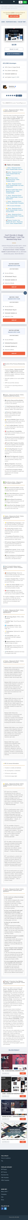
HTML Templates (4, 6)
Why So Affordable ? (14, 53)
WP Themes (4, 1172)
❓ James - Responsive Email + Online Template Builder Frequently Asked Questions (14, 216)
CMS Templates (5, 1177)
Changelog (3, 1194)
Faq (2, 1160)
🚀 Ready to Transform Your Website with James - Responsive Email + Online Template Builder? (14, 222)
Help (2, 1197)
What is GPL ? (4, 1191)
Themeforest (11, 6)
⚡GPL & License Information (13, 205)
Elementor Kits (4, 1174)
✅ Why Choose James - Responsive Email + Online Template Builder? (12, 179)
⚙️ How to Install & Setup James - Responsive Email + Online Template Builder (14, 191)
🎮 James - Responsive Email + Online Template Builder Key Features (14, 173)
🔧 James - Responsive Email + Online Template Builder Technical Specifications (14, 197)
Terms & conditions (6, 1158)
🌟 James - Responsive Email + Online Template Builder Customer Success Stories (14, 210)
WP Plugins (4, 1169)
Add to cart (14, 49)
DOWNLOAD (6, 1073)
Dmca (2, 1199)
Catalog (3, 1183)
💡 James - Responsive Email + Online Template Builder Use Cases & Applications (14, 185)
